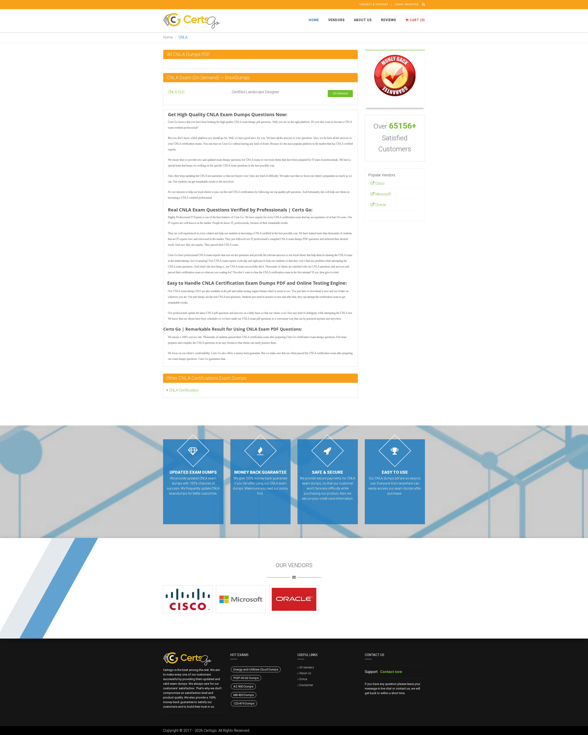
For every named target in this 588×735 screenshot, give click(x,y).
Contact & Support (373, 4)
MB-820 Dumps (243, 695)
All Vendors (306, 667)
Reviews (388, 20)
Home (314, 20)
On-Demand (340, 93)
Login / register (407, 4)
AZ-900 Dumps (243, 686)
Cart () (417, 20)
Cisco (379, 183)
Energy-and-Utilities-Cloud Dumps (255, 669)
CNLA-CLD (176, 92)
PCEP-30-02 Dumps (246, 678)
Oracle (380, 205)
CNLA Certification (183, 390)
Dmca (303, 679)
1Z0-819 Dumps (243, 703)
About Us (363, 20)
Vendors (336, 20)
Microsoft (382, 194)
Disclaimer (306, 685)
